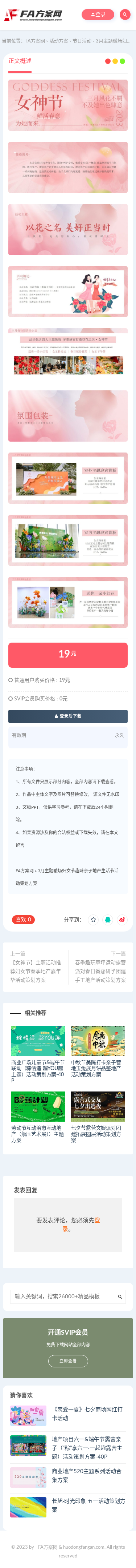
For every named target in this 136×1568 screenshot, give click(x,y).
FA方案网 (25, 871)
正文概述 (20, 61)
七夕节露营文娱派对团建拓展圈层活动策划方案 (96, 1134)
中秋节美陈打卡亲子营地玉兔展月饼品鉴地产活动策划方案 (96, 1069)
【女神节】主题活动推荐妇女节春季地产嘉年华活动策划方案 (35, 971)
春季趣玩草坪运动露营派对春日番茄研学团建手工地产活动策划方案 (100, 971)
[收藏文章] (93, 919)
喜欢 (23, 919)
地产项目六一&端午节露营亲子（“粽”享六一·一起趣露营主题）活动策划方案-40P (87, 1448)
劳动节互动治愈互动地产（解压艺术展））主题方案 (37, 1134)
